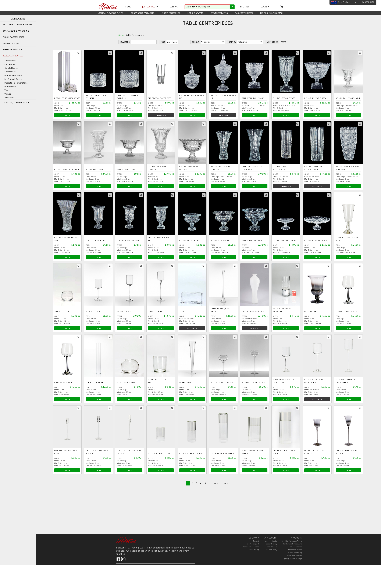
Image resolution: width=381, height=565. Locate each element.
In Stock (274, 42)
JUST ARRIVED (148, 6)
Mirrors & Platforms (13, 75)
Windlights (9, 97)
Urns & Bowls (10, 86)
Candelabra (9, 64)
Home (128, 6)
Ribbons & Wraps (295, 549)
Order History (271, 544)
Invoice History (271, 549)
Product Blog (254, 549)
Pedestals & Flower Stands (16, 82)
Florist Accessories (294, 547)
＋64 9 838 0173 (367, 2)
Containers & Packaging (292, 544)
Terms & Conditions (251, 547)
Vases (7, 90)
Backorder (161, 115)
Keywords (125, 42)
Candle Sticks (10, 71)
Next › (216, 483)
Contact (174, 6)
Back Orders (272, 547)
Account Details (271, 541)
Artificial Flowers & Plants (292, 541)
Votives (7, 93)
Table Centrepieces (294, 555)
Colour (195, 42)
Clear (283, 42)
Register (244, 6)
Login (264, 6)
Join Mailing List (253, 544)
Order (67, 115)
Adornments (10, 60)
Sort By (232, 42)
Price (163, 42)
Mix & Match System (13, 79)
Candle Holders (11, 68)
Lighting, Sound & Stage (292, 558)
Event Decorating (295, 552)
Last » (225, 483)
